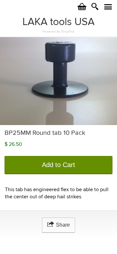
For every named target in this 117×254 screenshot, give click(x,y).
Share (63, 225)
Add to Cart (58, 164)
